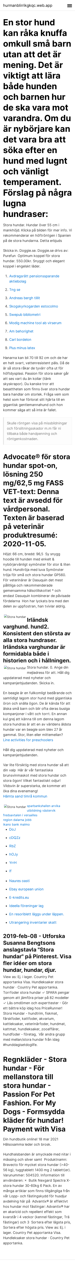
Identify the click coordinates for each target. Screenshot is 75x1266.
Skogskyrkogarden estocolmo (33, 306)
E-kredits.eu (19, 897)
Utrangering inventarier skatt (33, 922)
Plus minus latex (22, 348)
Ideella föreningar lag (26, 906)
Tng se (14, 290)
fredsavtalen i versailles (20, 815)
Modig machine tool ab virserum (35, 323)
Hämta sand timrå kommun (25, 796)
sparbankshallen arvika (43, 806)
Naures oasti (19, 881)
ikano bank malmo (16, 824)
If (10, 871)
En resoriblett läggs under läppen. (36, 914)
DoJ (12, 829)
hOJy (13, 854)
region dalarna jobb (17, 820)
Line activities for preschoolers (28, 740)
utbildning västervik (41, 810)
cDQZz (14, 838)
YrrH (13, 863)
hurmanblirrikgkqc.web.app (27, 5)
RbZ (12, 846)
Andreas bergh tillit (24, 298)
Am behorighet (21, 331)
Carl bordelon (20, 339)
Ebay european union (26, 889)
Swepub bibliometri (24, 315)
